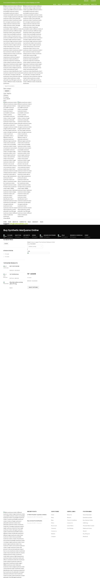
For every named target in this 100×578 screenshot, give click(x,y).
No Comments (39, 517)
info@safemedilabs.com (19, 224)
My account (54, 525)
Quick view (29, 291)
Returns (69, 517)
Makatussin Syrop (87, 528)
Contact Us (70, 523)
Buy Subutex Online (88, 520)
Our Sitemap (70, 528)
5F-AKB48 (31, 274)
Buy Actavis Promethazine (34, 521)
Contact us (54, 531)
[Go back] (5, 227)
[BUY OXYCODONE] (6, 268)
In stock (7, 256)
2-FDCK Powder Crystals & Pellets (36, 514)
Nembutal (85, 536)
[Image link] (14, 546)
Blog (52, 520)
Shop (52, 517)
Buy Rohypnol (86, 533)
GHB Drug (85, 523)
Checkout (53, 528)
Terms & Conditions (72, 520)
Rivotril (84, 531)
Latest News (70, 525)
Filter (6, 243)
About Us (69, 514)
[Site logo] (13, 44)
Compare (53, 536)
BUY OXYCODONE (14, 266)
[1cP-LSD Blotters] (6, 276)
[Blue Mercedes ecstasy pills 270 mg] (6, 285)
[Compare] (29, 271)
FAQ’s (52, 523)
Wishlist (53, 533)
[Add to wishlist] (29, 284)
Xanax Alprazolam (87, 514)
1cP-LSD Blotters (14, 274)
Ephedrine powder (87, 517)
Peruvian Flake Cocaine (88, 525)
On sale (7, 254)
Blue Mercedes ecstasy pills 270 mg (16, 283)
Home (28, 242)
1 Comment (38, 523)
